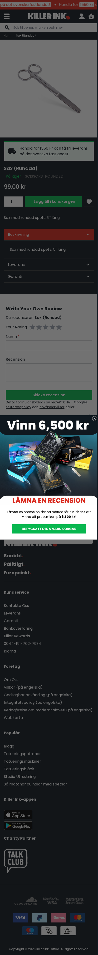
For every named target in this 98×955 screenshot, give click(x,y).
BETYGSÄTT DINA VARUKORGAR (47, 528)
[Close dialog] (93, 418)
